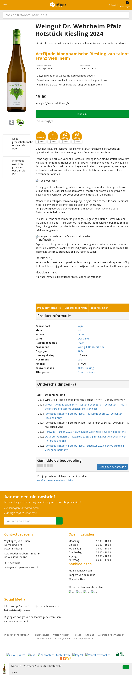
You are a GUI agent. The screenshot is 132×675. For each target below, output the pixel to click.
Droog (81, 334)
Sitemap (89, 634)
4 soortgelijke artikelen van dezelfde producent (101, 43)
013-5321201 (12, 563)
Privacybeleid (62, 638)
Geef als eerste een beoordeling (55, 480)
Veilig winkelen (61, 634)
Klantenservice (41, 634)
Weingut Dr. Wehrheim (91, 347)
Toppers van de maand (82, 574)
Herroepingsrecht (83, 638)
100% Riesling (86, 368)
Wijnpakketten (77, 579)
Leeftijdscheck (43, 638)
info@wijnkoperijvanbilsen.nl (21, 567)
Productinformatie (49, 307)
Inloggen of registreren (16, 634)
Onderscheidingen (75, 307)
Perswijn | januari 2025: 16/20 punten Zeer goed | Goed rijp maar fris (85, 431)
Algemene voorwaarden (111, 634)
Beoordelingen (99, 307)
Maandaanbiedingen (80, 570)
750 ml (82, 359)
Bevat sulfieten (86, 372)
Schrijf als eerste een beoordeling (54, 43)
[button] (41, 136)
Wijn (80, 326)
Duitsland (83, 338)
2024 (81, 351)
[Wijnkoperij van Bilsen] (58, 5)
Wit (80, 330)
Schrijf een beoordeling (112, 466)
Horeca (77, 634)
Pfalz (81, 342)
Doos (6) (82, 114)
